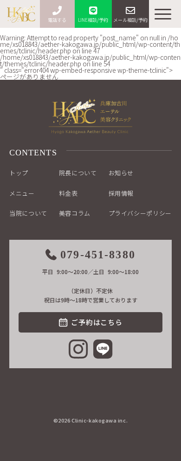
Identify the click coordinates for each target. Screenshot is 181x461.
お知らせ (121, 172)
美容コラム (74, 213)
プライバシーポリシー (140, 213)
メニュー (22, 193)
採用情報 (121, 193)
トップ (18, 172)
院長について (78, 172)
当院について (28, 213)
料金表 (68, 193)
